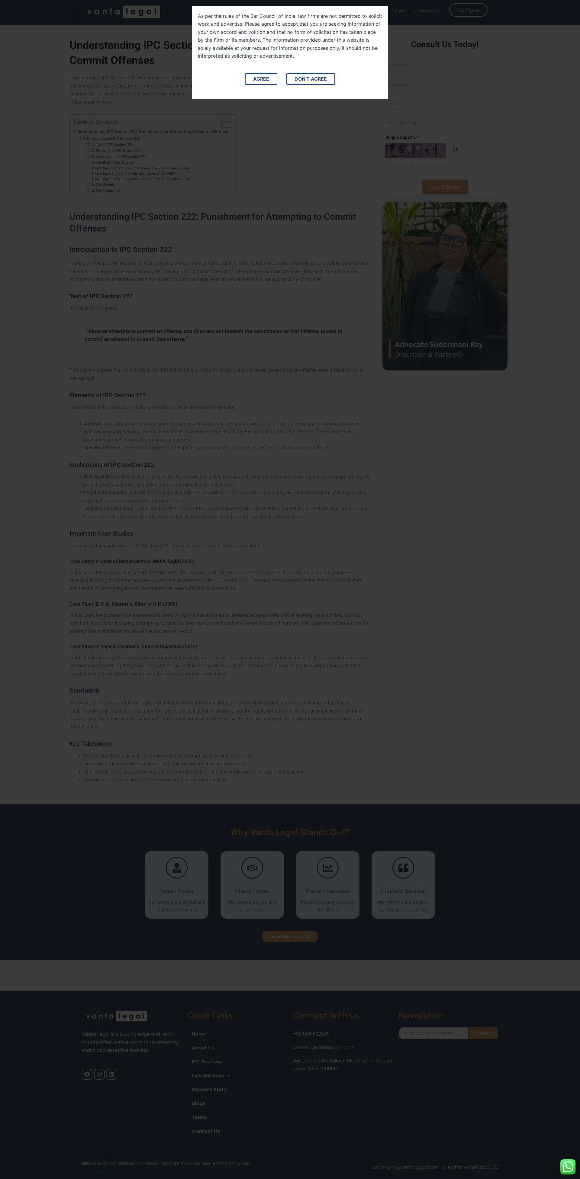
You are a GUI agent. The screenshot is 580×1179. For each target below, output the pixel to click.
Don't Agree (311, 79)
